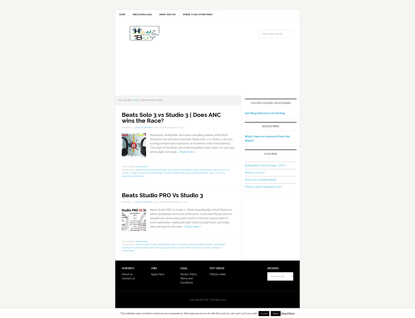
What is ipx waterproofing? (261, 179)
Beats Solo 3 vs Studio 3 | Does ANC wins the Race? (171, 117)
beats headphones (203, 170)
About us (127, 274)
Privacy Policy (188, 274)
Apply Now (157, 274)
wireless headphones (133, 176)
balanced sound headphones (151, 170)
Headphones (141, 167)
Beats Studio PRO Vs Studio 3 (162, 195)
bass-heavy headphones (180, 170)
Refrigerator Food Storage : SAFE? (265, 165)
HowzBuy (143, 33)
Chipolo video (217, 274)
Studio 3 (220, 173)
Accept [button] (264, 313)
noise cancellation (145, 248)
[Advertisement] (207, 71)
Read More (288, 313)
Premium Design (193, 248)
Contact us (128, 278)
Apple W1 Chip (143, 244)
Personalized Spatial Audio (170, 248)
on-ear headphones (174, 173)
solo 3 (212, 173)
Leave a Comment (144, 127)
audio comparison (160, 244)
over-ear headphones (196, 173)
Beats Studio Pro (179, 244)
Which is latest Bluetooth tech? (263, 186)
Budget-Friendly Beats (201, 244)
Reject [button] (276, 313)
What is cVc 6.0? (255, 172)
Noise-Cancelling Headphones (147, 173)
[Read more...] (187, 151)
